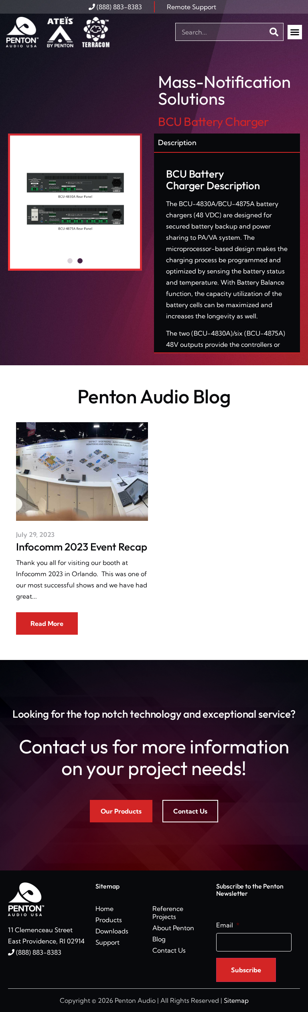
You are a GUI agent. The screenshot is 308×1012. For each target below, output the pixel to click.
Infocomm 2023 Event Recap (81, 546)
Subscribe (246, 970)
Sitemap (236, 1000)
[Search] (274, 31)
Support (107, 942)
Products (108, 920)
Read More (46, 623)
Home (104, 909)
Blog (159, 939)
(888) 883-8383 (118, 7)
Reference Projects (167, 913)
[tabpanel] (227, 253)
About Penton (173, 928)
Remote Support (191, 7)
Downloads (111, 931)
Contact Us (169, 950)
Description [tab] (177, 142)
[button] (295, 32)
